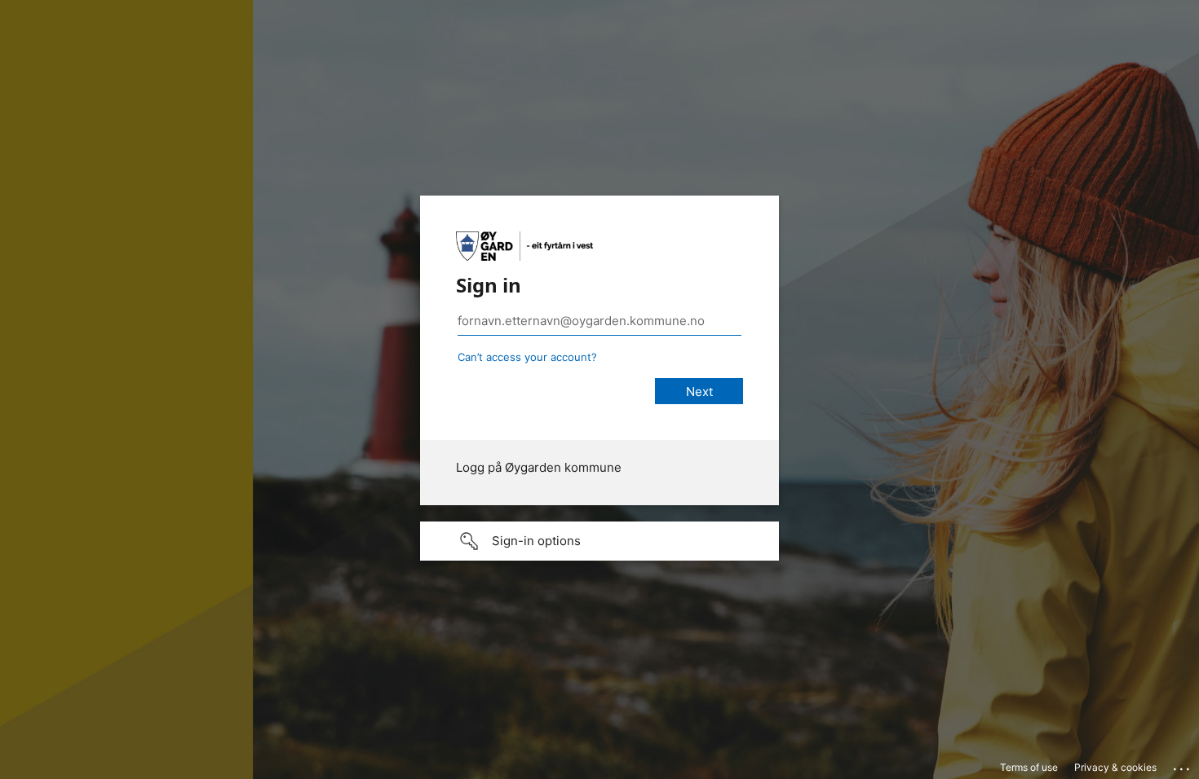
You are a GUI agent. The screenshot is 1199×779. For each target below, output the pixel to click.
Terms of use (1029, 767)
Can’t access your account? (527, 356)
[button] (599, 541)
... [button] (1182, 765)
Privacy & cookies (1115, 767)
